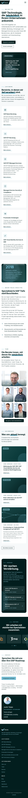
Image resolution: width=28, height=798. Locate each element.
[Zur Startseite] (5, 2)
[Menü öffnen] (25, 2)
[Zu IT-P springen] (13, 645)
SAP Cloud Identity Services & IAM (10, 754)
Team (3, 766)
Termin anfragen (8, 712)
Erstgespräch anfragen (9, 678)
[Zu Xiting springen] (14, 645)
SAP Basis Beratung (6, 741)
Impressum (4, 784)
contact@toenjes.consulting (11, 714)
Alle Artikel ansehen (8, 548)
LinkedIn (6, 716)
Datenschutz (5, 786)
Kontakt (3, 781)
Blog (3, 778)
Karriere (3, 769)
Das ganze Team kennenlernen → (14, 420)
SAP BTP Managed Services (8, 747)
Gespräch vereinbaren (8, 42)
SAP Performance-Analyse (8, 757)
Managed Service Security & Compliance (12, 749)
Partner (3, 772)
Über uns (4, 764)
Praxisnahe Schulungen (7, 752)
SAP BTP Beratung (6, 744)
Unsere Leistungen (7, 46)
